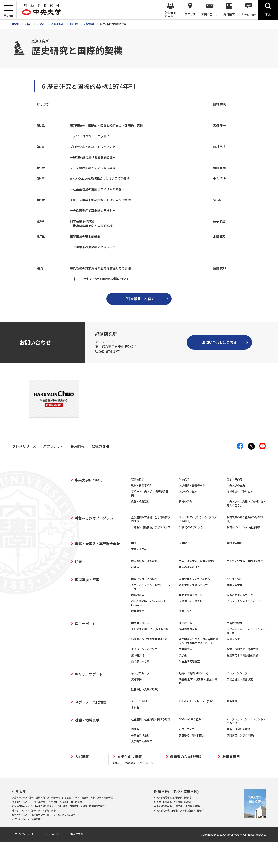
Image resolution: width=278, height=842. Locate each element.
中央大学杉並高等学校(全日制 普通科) (172, 801)
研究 (78, 561)
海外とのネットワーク (240, 595)
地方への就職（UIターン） (194, 673)
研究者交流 (137, 611)
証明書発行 (137, 655)
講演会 (135, 729)
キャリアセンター (141, 673)
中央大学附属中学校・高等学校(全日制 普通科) (177, 806)
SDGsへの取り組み (190, 719)
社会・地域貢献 (87, 719)
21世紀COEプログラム (192, 527)
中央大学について (89, 480)
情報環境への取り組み (240, 491)
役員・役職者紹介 (141, 485)
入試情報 (82, 756)
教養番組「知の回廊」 (192, 735)
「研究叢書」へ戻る (139, 298)
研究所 (135, 567)
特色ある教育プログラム (94, 517)
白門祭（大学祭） (141, 661)
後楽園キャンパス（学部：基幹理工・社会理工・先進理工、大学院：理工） (49, 801)
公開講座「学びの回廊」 (241, 735)
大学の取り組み (188, 491)
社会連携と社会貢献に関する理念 (150, 719)
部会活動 (232, 701)
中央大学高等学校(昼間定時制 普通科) (172, 797)
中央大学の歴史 (236, 485)
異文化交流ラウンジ (190, 595)
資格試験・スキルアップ (193, 585)
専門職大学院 (234, 543)
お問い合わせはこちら (219, 342)
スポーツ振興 (139, 701)
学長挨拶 (184, 479)
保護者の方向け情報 (185, 756)
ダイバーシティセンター (145, 649)
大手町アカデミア (141, 741)
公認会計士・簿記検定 (240, 679)
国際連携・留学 (87, 579)
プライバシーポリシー (25, 834)
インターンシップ (237, 673)
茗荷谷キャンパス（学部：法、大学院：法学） (35, 810)
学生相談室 (185, 649)
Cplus (116, 763)
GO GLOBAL (234, 579)
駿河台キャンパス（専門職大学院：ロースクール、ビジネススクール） (47, 814)
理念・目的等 (234, 479)
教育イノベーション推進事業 (244, 527)
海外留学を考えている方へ (194, 579)
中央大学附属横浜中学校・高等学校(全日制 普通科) (179, 810)
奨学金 (183, 655)
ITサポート (185, 623)
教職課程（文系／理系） (145, 689)
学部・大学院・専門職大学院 (97, 543)
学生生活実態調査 (189, 661)
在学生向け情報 (129, 756)
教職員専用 (231, 756)
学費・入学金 (139, 549)
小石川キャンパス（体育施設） (27, 819)
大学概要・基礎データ (192, 485)
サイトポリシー (54, 834)
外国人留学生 (234, 585)
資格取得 (136, 679)
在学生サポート (140, 623)
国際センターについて (144, 579)
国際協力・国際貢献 (190, 601)
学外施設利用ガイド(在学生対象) (150, 629)
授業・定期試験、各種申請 (242, 649)
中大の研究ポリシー (190, 567)
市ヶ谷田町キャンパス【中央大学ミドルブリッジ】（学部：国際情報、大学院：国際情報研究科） (59, 806)
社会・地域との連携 (238, 729)
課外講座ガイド (188, 629)
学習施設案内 (234, 623)
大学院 (183, 543)
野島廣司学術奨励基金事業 (242, 655)
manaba (130, 763)
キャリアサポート (89, 673)
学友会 (135, 707)
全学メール (146, 763)
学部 (133, 543)
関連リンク (185, 611)
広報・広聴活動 (140, 501)
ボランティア (186, 729)
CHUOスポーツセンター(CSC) (196, 701)
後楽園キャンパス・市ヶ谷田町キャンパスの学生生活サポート (198, 641)
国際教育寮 (137, 595)
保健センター (234, 639)
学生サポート (85, 623)
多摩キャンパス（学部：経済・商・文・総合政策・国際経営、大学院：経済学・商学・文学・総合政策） (63, 797)
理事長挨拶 (137, 479)
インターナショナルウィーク (244, 601)
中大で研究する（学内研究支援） (246, 561)
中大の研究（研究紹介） (145, 561)
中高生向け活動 (140, 735)
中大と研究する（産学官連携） (197, 561)
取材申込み (76, 834)
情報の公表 (185, 501)
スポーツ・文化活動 (90, 701)
